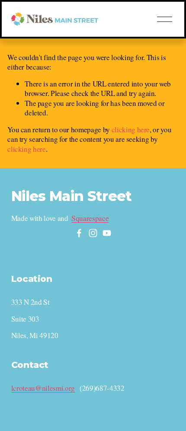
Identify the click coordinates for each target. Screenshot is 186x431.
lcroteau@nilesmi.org (43, 388)
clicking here (131, 129)
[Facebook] (79, 233)
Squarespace (90, 218)
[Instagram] (93, 233)
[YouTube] (107, 233)
